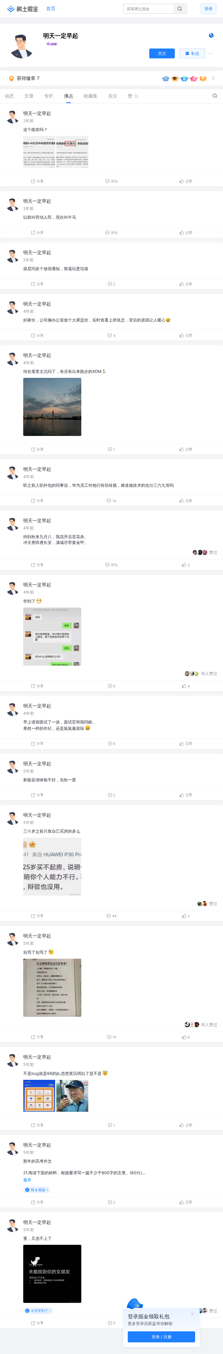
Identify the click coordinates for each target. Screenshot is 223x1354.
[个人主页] (211, 37)
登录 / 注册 (162, 1336)
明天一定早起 (37, 113)
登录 (208, 8)
